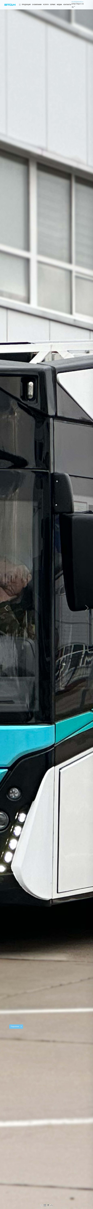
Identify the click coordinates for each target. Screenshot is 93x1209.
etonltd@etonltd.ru (77, 2)
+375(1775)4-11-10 (77, 4)
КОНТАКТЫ (67, 4)
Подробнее (15, 1026)
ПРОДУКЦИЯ (26, 4)
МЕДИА (59, 4)
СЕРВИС (52, 4)
